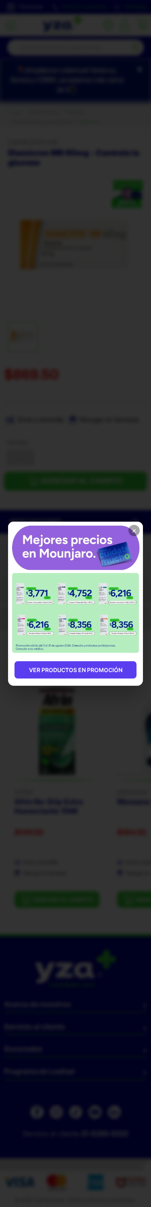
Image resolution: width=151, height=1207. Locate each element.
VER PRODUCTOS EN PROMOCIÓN (75, 669)
